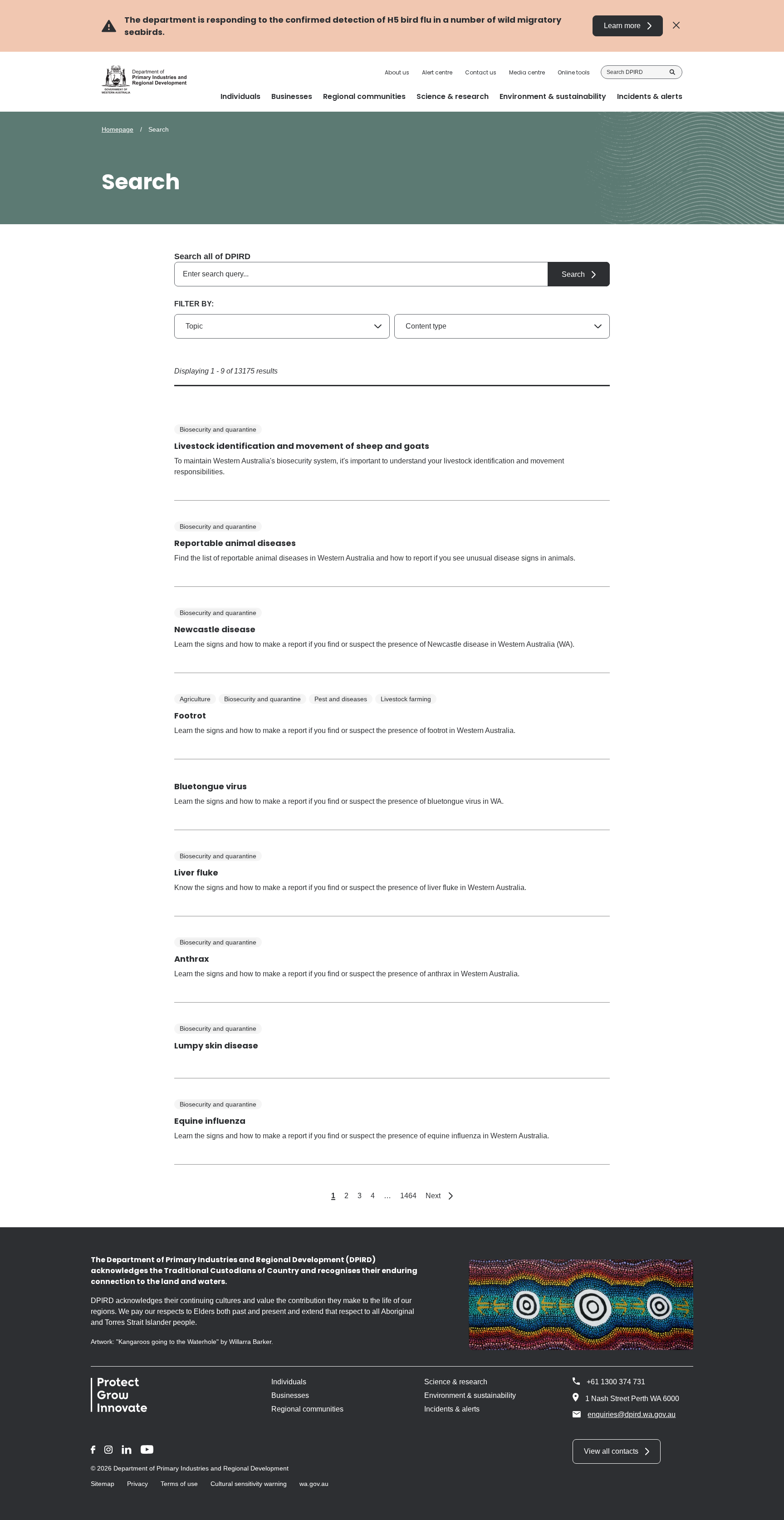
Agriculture (195, 699)
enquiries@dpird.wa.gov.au (632, 1414)
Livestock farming (406, 699)
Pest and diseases (340, 699)
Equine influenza (209, 1120)
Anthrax (191, 958)
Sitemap (102, 1483)
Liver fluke (196, 872)
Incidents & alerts (452, 1409)
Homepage (117, 129)
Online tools (574, 72)
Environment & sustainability (470, 1395)
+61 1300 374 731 (616, 1382)
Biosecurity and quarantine (218, 429)
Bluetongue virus (210, 786)
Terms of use (179, 1483)
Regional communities (307, 1409)
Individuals (288, 1382)
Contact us (480, 72)
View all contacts (611, 1451)
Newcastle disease (214, 629)
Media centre (527, 72)
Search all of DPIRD (212, 256)
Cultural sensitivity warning (249, 1483)
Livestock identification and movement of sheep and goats (301, 446)
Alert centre (437, 72)
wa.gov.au (313, 1483)
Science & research (455, 1382)
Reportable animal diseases (235, 543)
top (766, 1507)
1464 (408, 1196)
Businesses (290, 1395)
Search (672, 72)
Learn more (622, 26)
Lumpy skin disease (216, 1045)
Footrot (190, 715)
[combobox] (392, 274)
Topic (194, 326)
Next (439, 1196)
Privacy (137, 1483)
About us (397, 72)
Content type (426, 326)
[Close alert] (676, 25)
